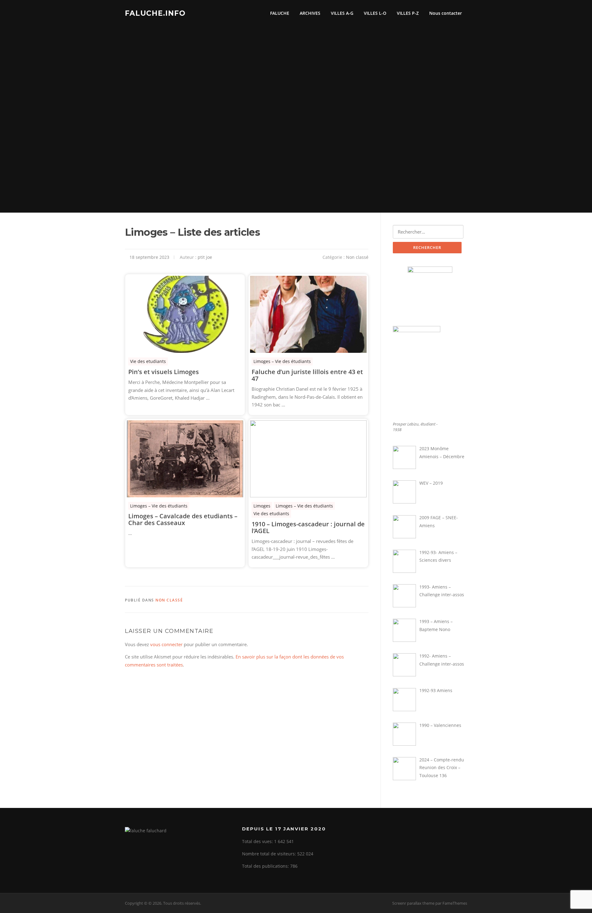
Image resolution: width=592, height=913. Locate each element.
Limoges (261, 506)
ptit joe (205, 257)
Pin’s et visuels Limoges (163, 372)
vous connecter (166, 644)
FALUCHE (279, 13)
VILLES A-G (342, 13)
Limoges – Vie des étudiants (282, 361)
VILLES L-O (375, 13)
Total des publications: (266, 866)
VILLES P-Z (408, 13)
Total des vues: (258, 841)
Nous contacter (445, 13)
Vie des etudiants (148, 361)
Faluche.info (155, 13)
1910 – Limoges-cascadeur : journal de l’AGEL (308, 527)
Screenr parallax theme (413, 903)
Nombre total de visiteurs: (269, 854)
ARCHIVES (310, 13)
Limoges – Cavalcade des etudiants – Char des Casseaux (182, 519)
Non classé (357, 257)
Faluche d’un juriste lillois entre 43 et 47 (307, 375)
